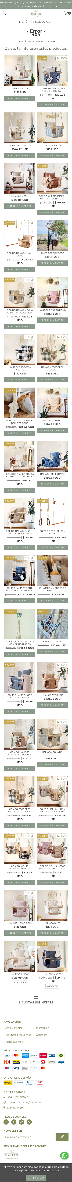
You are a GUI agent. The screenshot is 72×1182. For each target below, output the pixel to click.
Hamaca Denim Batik (52, 474)
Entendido (36, 1177)
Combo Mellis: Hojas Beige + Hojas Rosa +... (52, 867)
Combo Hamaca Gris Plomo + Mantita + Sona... (19, 696)
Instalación (42, 1027)
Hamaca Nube (52, 923)
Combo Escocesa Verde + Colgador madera (19, 810)
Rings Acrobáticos (52, 253)
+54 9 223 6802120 (19, 1097)
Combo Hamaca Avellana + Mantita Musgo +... (19, 753)
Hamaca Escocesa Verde (52, 368)
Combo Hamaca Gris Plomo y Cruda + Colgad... (52, 89)
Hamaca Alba (20, 88)
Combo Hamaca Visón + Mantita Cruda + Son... (20, 532)
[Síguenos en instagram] (6, 1122)
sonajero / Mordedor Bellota (52, 589)
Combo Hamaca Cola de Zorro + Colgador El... (20, 311)
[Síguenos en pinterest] (29, 1122)
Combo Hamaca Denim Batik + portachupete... (20, 589)
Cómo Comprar (12, 1027)
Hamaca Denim (52, 973)
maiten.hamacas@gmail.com (26, 1102)
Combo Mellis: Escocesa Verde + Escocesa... (20, 867)
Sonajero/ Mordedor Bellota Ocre (19, 421)
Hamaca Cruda (20, 973)
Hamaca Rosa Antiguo (52, 310)
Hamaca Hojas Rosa (20, 923)
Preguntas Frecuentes (17, 1034)
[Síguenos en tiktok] (21, 1122)
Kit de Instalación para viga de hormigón (20, 642)
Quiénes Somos (13, 1041)
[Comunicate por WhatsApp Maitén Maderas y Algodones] (64, 1155)
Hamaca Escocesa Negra (20, 368)
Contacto (41, 1034)
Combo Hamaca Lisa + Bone (20, 254)
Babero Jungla (52, 641)
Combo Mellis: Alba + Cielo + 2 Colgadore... (52, 810)
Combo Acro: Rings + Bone (52, 532)
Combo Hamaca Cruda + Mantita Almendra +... (20, 475)
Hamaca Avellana (52, 695)
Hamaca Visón (19, 196)
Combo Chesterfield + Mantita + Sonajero (52, 197)
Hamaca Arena (52, 420)
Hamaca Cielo (52, 145)
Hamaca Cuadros (20, 145)
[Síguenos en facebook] (13, 1122)
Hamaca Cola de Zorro (52, 753)
